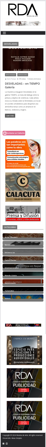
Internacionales (12, 268)
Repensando (10, 283)
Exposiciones (22, 75)
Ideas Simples (16, 438)
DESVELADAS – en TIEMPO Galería (22, 85)
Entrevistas (10, 252)
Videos (8, 298)
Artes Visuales (10, 75)
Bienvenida (10, 245)
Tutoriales (9, 291)
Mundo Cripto (11, 275)
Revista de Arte (22, 435)
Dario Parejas (11, 79)
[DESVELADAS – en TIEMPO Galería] (23, 59)
